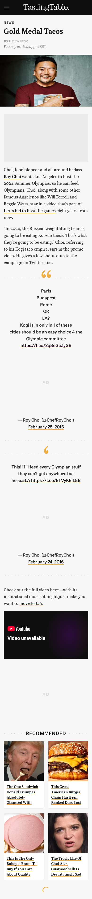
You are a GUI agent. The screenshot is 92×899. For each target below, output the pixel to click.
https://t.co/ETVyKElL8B (56, 480)
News (9, 22)
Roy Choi (12, 176)
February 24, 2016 (46, 561)
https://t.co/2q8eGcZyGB (46, 345)
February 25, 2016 (46, 426)
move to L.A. (31, 603)
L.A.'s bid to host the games (30, 210)
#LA (26, 480)
